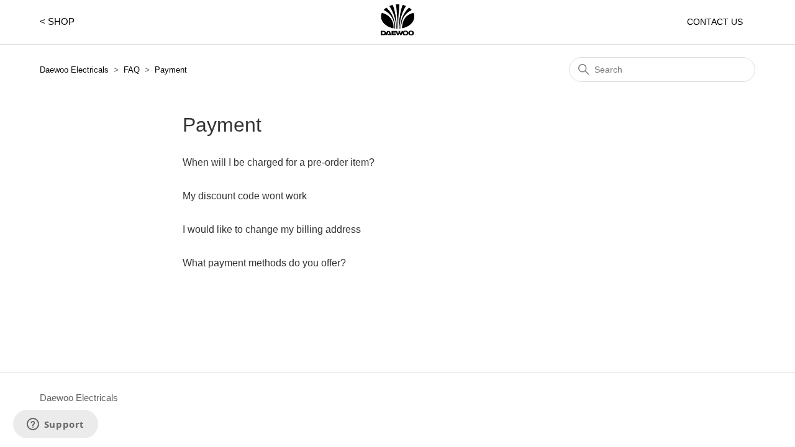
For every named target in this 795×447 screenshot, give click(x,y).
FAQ (132, 69)
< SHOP (57, 21)
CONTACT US (715, 22)
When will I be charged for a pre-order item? (279, 162)
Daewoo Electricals (74, 69)
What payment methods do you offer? (264, 263)
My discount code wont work (245, 196)
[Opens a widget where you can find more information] (55, 425)
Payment (171, 69)
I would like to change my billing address (272, 229)
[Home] (397, 32)
